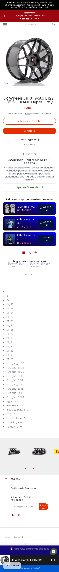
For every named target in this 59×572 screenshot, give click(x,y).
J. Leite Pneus (29, 24)
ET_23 (10, 308)
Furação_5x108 (15, 372)
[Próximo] (33, 468)
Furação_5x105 (15, 367)
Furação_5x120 (15, 397)
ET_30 (10, 338)
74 (8, 300)
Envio (27, 113)
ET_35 (10, 359)
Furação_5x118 (15, 393)
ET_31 (10, 342)
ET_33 (10, 351)
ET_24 (10, 313)
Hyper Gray (13, 401)
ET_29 (10, 334)
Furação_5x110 (15, 376)
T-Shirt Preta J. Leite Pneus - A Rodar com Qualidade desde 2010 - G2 (26, 235)
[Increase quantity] (54, 559)
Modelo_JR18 (14, 422)
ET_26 (10, 321)
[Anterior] (26, 468)
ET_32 (10, 346)
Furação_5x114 (15, 384)
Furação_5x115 (15, 388)
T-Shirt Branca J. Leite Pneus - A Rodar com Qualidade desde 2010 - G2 (26, 219)
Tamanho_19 (14, 426)
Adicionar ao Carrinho (29, 121)
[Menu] (5, 24)
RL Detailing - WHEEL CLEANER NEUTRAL (26, 206)
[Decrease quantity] (48, 559)
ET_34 (10, 355)
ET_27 (10, 325)
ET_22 (10, 304)
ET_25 (10, 317)
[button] (53, 24)
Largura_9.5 (13, 414)
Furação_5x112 (15, 380)
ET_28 (10, 329)
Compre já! (29, 130)
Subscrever (43, 507)
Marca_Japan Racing (19, 418)
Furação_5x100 (15, 363)
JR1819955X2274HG (17, 410)
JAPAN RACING (15, 160)
